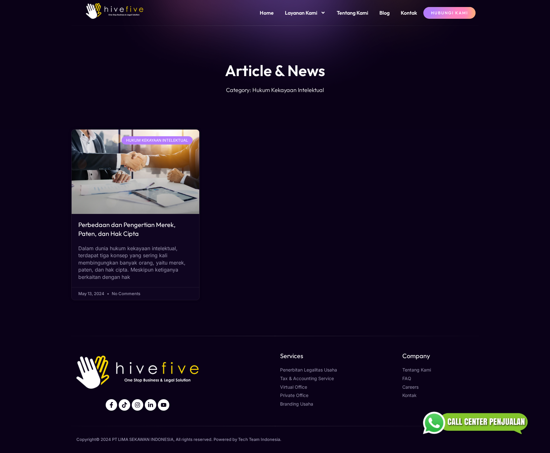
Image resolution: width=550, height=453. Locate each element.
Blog (384, 13)
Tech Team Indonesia (259, 439)
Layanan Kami (301, 13)
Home (267, 13)
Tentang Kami (352, 13)
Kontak (409, 13)
